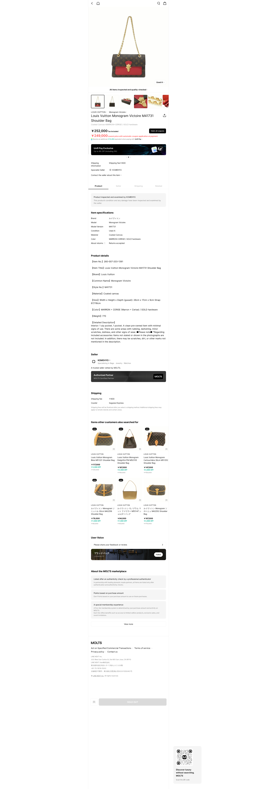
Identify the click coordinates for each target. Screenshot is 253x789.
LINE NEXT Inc (98, 676)
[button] (114, 449)
